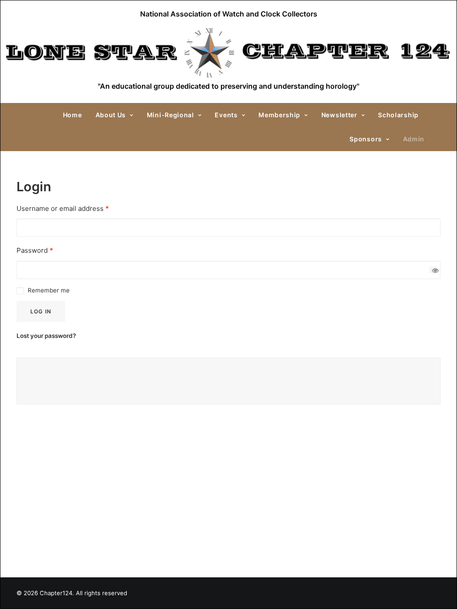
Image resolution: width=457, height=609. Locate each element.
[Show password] (432, 270)
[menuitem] (75, 115)
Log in (40, 311)
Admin (414, 139)
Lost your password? (46, 335)
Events (226, 115)
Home (72, 115)
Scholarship (398, 115)
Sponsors (365, 139)
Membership (279, 115)
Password (35, 250)
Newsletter (339, 115)
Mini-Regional (170, 115)
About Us (111, 115)
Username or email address (63, 208)
